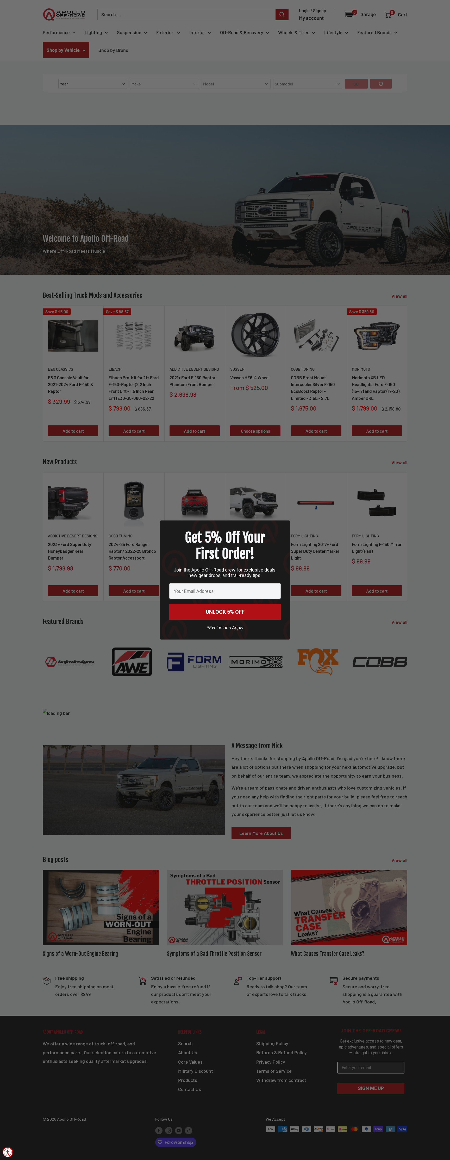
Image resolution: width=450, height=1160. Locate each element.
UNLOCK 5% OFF (225, 612)
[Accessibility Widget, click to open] (8, 1152)
